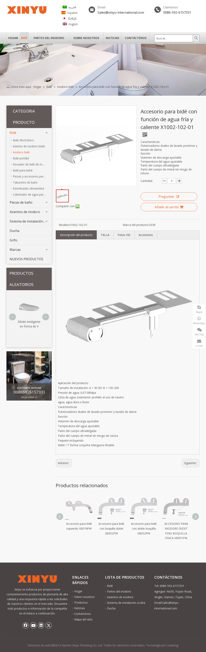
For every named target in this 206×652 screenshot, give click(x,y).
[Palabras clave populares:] (196, 38)
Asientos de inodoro (25, 212)
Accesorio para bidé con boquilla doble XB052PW (80, 528)
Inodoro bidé (21, 152)
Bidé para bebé (23, 170)
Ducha (14, 231)
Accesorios (146, 235)
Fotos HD (124, 235)
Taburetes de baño (25, 182)
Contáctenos (82, 614)
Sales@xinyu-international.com (121, 12)
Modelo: (64, 225)
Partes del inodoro (119, 591)
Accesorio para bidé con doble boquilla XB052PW (112, 528)
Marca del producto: (136, 225)
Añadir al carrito (167, 207)
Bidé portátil (21, 158)
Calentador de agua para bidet (32, 194)
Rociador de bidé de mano (30, 164)
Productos (81, 602)
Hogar (78, 591)
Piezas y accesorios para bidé (32, 176)
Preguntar (166, 196)
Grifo (13, 240)
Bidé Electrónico (23, 140)
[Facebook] (26, 625)
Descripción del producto (76, 235)
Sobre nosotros (84, 597)
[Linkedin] (41, 625)
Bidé (13, 132)
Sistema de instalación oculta (31, 221)
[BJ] (29, 376)
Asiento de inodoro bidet (29, 146)
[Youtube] (33, 625)
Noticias (79, 608)
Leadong (172, 645)
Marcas (15, 249)
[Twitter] (48, 625)
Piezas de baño (21, 202)
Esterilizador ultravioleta (28, 188)
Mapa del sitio (83, 619)
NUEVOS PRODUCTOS (26, 259)
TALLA (105, 235)
